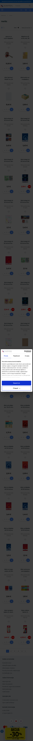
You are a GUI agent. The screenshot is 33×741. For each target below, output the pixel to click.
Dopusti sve (16, 383)
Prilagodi (15, 388)
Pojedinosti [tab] (16, 355)
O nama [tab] (27, 355)
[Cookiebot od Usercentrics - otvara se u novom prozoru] (24, 351)
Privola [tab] (6, 355)
